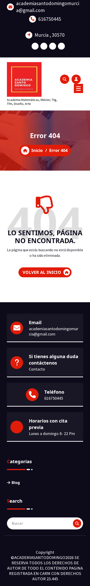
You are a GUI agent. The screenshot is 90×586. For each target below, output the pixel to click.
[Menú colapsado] (78, 88)
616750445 (49, 19)
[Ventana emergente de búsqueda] (64, 79)
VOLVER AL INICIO (42, 272)
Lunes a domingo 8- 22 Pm (52, 433)
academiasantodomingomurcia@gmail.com (47, 6)
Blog (16, 482)
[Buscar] (77, 523)
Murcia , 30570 (50, 35)
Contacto (37, 369)
